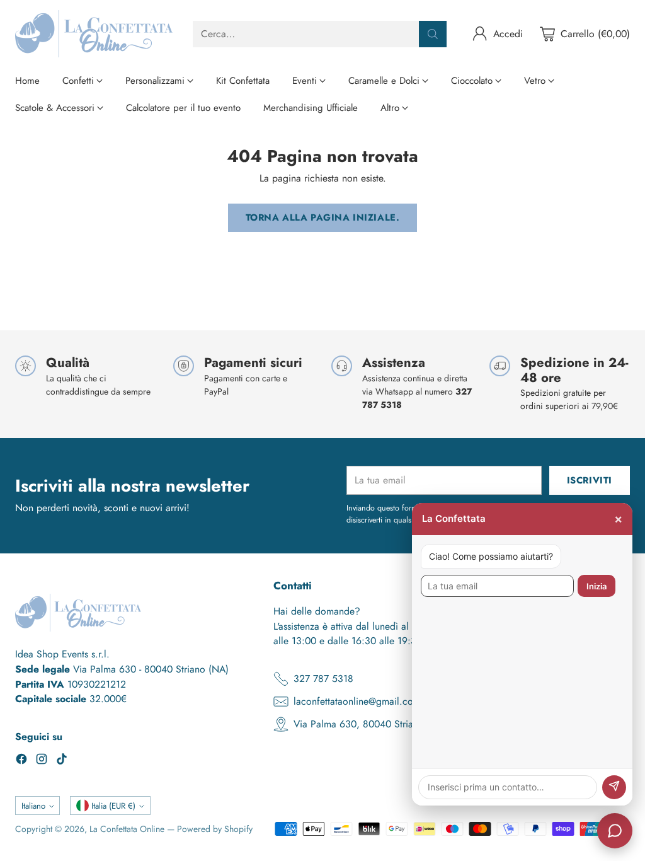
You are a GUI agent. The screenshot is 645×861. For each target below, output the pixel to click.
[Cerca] (433, 34)
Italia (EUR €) (113, 806)
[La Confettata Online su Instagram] (41, 761)
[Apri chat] (614, 830)
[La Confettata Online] (94, 33)
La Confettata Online (126, 829)
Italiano (33, 806)
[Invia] (614, 787)
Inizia (596, 586)
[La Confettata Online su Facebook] (21, 761)
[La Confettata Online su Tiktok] (61, 761)
